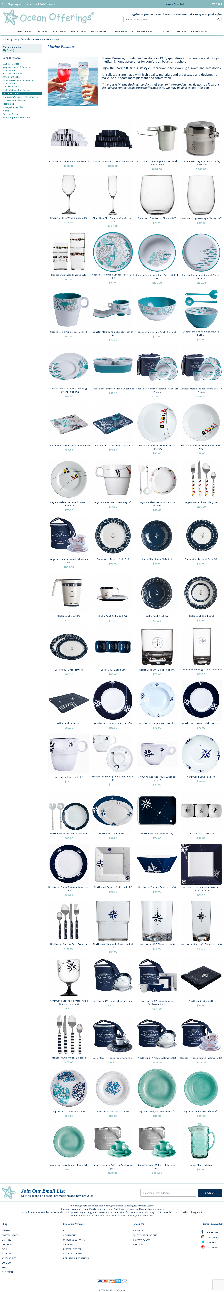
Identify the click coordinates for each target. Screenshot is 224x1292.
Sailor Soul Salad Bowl (201, 615)
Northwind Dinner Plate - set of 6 (113, 723)
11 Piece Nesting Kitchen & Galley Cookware (201, 163)
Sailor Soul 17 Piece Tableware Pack (113, 1057)
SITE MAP (138, 1244)
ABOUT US (138, 1230)
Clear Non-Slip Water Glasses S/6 (157, 218)
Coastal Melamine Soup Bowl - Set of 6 (157, 277)
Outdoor (163, 31)
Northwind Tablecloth (201, 1000)
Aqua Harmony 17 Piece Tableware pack (157, 1167)
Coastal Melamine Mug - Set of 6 (69, 331)
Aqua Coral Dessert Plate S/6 (112, 1111)
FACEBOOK (212, 1232)
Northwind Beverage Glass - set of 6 (201, 944)
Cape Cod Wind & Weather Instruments (17, 68)
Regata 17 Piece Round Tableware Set (201, 1057)
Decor (40, 31)
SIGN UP (210, 1192)
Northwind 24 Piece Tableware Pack (112, 1000)
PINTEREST (212, 1247)
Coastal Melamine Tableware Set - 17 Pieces (201, 390)
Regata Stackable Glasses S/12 (68, 274)
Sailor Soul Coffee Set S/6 (113, 616)
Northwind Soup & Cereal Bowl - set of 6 (68, 889)
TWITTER (211, 1242)
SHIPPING (68, 1244)
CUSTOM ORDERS (72, 1249)
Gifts (179, 31)
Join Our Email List (174, 4)
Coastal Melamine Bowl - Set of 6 (157, 332)
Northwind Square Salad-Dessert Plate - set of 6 (201, 889)
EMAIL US (68, 1230)
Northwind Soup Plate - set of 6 (157, 723)
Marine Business (12, 93)
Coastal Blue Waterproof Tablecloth (113, 445)
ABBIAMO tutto (11, 63)
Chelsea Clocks (11, 77)
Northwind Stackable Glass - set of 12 (113, 945)
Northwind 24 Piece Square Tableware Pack (157, 1002)
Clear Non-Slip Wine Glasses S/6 (68, 217)
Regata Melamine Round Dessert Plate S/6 (69, 504)
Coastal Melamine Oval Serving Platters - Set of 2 (69, 390)
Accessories (140, 31)
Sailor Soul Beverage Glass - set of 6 (201, 669)
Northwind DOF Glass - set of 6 (157, 944)
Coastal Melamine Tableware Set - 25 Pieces (157, 390)
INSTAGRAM (212, 1237)
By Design (197, 31)
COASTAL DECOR (10, 1235)
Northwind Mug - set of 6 (68, 776)
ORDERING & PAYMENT (75, 1239)
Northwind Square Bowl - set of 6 (157, 887)
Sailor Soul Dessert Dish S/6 (201, 559)
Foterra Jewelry (11, 86)
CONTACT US (69, 1235)
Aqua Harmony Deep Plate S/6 (201, 1111)
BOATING (6, 1230)
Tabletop (77, 31)
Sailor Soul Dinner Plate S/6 (113, 559)
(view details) (53, 4)
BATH (4, 1249)
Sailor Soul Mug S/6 (68, 615)
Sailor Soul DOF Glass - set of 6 (157, 669)
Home (5, 39)
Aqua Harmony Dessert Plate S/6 (69, 1164)
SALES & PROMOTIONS (145, 1235)
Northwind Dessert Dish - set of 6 (201, 723)
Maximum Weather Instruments (20, 97)
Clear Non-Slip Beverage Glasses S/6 (201, 218)
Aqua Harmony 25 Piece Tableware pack (112, 1167)
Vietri (6, 110)
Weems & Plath (11, 114)
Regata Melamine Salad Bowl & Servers (157, 504)
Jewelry (118, 31)
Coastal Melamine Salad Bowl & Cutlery (201, 333)
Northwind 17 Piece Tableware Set (157, 1057)
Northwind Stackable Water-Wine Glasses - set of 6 (69, 1002)
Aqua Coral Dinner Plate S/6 (69, 1111)
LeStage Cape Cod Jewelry (16, 90)
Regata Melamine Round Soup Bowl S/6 (201, 447)
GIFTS (5, 1267)
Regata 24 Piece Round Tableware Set (69, 561)
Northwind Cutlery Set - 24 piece (69, 944)
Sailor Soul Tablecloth (68, 723)
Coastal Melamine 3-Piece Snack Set (113, 388)
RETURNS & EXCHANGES (76, 1258)
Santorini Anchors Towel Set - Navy (113, 161)
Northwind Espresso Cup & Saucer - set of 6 (157, 778)
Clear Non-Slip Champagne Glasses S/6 (113, 220)
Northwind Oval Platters (113, 833)
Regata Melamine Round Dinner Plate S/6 (157, 447)
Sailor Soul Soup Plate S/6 (157, 558)
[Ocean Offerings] (48, 17)
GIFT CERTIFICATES (73, 1253)
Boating (22, 31)
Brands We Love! (31, 39)
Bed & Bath (98, 31)
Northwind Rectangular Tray (157, 833)
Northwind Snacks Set (201, 833)
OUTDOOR (7, 1262)
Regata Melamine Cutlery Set (201, 502)
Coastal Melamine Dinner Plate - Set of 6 (113, 276)
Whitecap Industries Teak (16, 117)
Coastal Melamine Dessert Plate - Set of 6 (201, 277)
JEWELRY (6, 1253)
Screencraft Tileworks (15, 100)
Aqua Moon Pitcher (201, 1164)
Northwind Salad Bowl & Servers (69, 833)
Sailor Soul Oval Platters (69, 669)
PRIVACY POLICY (141, 1239)
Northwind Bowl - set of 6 (201, 776)
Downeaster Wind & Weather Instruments (18, 82)
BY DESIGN (7, 1272)
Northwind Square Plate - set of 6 (113, 887)
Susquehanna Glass (14, 107)
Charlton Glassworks (14, 73)
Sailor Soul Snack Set (113, 669)
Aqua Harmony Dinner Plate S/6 (157, 1111)
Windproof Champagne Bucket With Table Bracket (157, 163)
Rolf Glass (8, 103)
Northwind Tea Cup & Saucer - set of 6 (113, 778)
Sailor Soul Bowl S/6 (157, 616)
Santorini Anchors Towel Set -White (69, 161)
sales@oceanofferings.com (146, 88)
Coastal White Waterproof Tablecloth (69, 445)
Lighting (57, 31)
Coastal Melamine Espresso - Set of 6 (113, 333)
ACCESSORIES (9, 1258)
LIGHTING (6, 1239)
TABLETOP (7, 1244)
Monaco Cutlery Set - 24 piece (69, 1057)
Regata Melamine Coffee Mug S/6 (113, 502)
